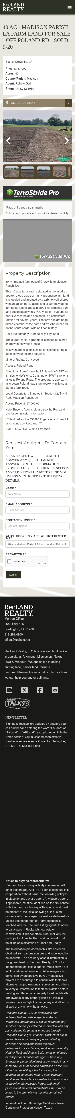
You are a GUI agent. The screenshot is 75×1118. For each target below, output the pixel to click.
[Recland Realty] (14, 7)
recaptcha (15, 554)
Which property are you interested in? (35, 537)
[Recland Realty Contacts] (55, 689)
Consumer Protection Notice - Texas (28, 1107)
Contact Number (20, 520)
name (10, 488)
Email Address (18, 504)
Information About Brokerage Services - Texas (34, 1103)
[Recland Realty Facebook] (39, 689)
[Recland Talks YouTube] (9, 689)
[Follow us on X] (24, 689)
